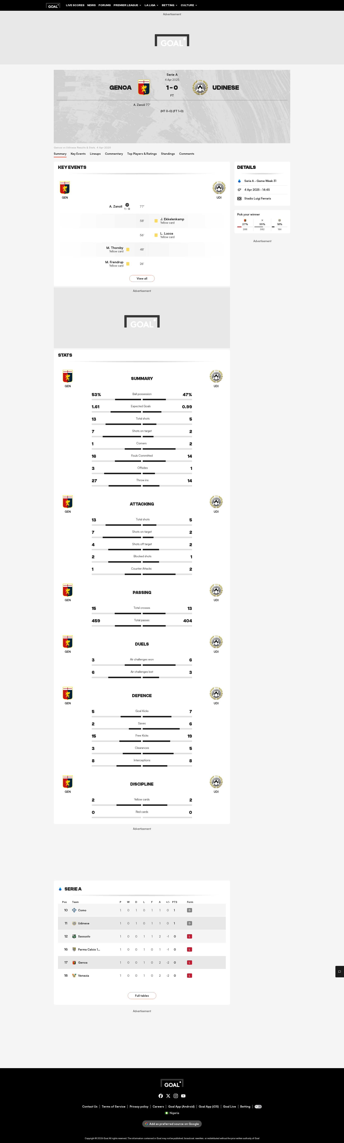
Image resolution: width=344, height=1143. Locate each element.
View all (142, 278)
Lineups (95, 153)
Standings (168, 153)
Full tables (142, 995)
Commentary (114, 153)
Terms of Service (113, 1106)
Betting (245, 1106)
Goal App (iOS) (209, 1106)
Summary (60, 153)
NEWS (91, 5)
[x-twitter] (168, 1096)
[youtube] (183, 1096)
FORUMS (105, 5)
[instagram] (176, 1096)
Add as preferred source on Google (174, 1124)
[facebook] (161, 1096)
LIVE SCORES (75, 5)
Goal (106, 1138)
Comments (186, 153)
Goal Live (229, 1106)
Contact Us (89, 1106)
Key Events (78, 153)
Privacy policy (139, 1106)
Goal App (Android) (181, 1106)
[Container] (104, 87)
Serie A (172, 74)
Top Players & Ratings (142, 153)
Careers (158, 1106)
